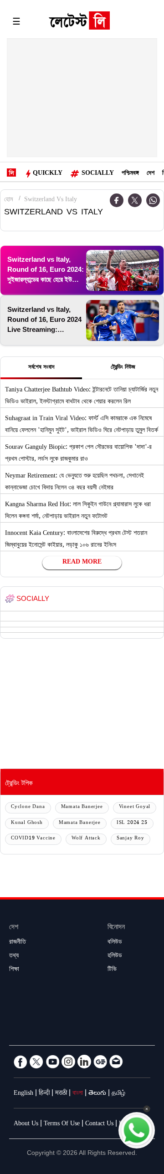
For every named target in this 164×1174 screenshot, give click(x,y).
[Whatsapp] (153, 200)
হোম (8, 200)
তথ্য (14, 956)
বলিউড (115, 943)
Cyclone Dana (28, 807)
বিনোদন (116, 928)
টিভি (112, 970)
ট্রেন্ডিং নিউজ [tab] (123, 367)
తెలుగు (97, 1094)
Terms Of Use (62, 1124)
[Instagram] (68, 1061)
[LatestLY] (79, 22)
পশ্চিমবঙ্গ (130, 174)
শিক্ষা (14, 970)
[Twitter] (135, 200)
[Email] (116, 1061)
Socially (98, 174)
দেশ (150, 174)
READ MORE (82, 563)
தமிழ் (118, 1094)
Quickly (47, 174)
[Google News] (100, 1061)
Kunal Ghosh (27, 823)
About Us (26, 1124)
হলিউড (115, 956)
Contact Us (99, 1124)
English (23, 1094)
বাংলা (77, 1094)
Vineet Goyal (135, 807)
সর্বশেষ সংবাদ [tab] (41, 367)
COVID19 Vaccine (33, 839)
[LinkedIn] (84, 1061)
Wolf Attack (86, 839)
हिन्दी (44, 1094)
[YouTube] (52, 1061)
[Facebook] (20, 1061)
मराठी (61, 1094)
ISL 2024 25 (132, 823)
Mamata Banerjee (82, 807)
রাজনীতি (17, 943)
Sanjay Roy (130, 839)
